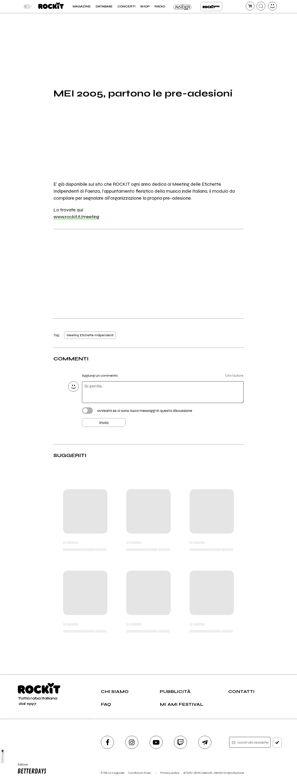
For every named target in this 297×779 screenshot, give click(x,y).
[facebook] (107, 742)
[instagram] (131, 742)
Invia (103, 422)
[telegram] (204, 742)
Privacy (3, 757)
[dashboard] (272, 6)
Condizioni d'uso (139, 773)
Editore (21, 766)
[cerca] (261, 6)
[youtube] (156, 742)
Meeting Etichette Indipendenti (90, 335)
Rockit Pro (211, 6)
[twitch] (180, 742)
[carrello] (250, 6)
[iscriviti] (277, 742)
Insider (183, 6)
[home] (51, 6)
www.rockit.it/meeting (76, 217)
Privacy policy (169, 773)
